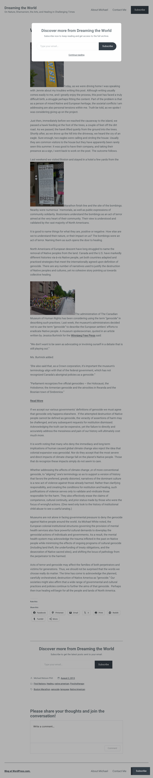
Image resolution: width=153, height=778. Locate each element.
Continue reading (76, 55)
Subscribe (107, 46)
